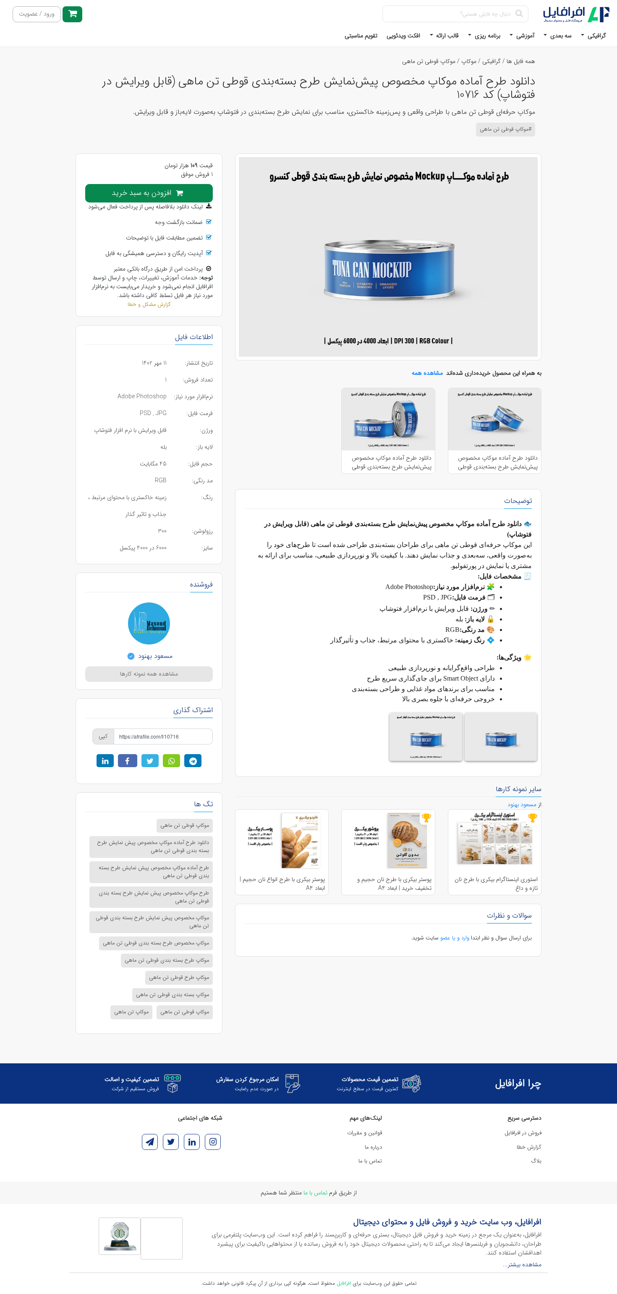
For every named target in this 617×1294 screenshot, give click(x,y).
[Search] (519, 14)
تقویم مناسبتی (361, 35)
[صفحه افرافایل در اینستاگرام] (213, 1142)
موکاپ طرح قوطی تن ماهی (179, 977)
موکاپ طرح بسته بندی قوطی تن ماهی (167, 960)
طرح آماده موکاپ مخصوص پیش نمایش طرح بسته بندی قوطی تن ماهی (154, 872)
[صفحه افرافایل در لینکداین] (192, 1142)
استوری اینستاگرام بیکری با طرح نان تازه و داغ (496, 883)
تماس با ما (370, 1161)
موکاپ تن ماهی (131, 1012)
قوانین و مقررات (364, 1132)
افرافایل (344, 1283)
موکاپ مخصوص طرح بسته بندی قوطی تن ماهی (156, 943)
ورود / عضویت (37, 14)
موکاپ (468, 61)
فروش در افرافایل (523, 1132)
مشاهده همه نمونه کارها (149, 674)
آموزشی (524, 35)
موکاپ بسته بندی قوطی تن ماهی (172, 995)
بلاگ (536, 1161)
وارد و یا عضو (454, 938)
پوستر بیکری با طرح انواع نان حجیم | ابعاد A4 (282, 883)
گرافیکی (596, 35)
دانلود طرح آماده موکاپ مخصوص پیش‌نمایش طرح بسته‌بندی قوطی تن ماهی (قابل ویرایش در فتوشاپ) (497, 462)
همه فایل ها (521, 61)
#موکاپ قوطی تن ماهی (505, 129)
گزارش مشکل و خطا (149, 304)
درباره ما (373, 1147)
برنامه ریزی (486, 35)
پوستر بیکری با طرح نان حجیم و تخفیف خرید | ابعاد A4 (394, 883)
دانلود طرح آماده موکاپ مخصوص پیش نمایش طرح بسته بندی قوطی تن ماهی (153, 847)
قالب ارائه (446, 35)
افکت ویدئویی (403, 35)
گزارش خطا (529, 1147)
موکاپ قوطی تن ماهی (428, 61)
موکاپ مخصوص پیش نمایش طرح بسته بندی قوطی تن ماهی (152, 922)
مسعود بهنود (154, 656)
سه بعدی (560, 35)
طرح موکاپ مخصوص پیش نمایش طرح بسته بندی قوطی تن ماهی (154, 897)
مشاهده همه (427, 373)
